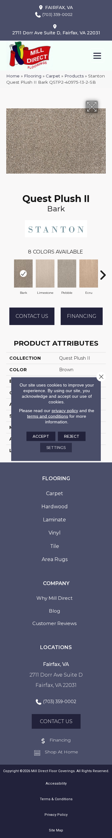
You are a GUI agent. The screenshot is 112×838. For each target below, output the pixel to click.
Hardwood (54, 507)
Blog (54, 611)
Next (102, 272)
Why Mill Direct (54, 598)
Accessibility (56, 783)
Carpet (53, 75)
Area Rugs (55, 559)
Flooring (32, 75)
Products (74, 75)
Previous (9, 272)
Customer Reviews (54, 623)
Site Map (56, 830)
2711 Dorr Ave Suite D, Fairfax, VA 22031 (56, 33)
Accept (41, 436)
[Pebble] (67, 273)
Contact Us (32, 316)
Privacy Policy (56, 815)
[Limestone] (45, 273)
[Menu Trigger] (97, 55)
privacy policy (65, 410)
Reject (71, 436)
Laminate (54, 520)
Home (13, 75)
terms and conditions (47, 416)
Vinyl (55, 533)
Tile (54, 546)
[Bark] (23, 273)
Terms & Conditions (56, 799)
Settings (56, 447)
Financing (81, 316)
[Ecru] (89, 273)
